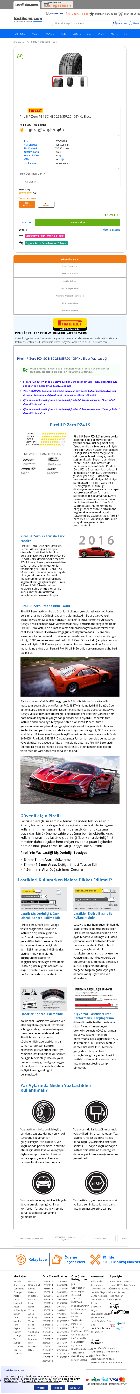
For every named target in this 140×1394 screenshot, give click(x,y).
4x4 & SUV (32, 42)
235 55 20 (45, 42)
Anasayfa (18, 42)
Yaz (55, 42)
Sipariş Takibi (80, 13)
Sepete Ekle (78, 222)
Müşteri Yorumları (106, 13)
